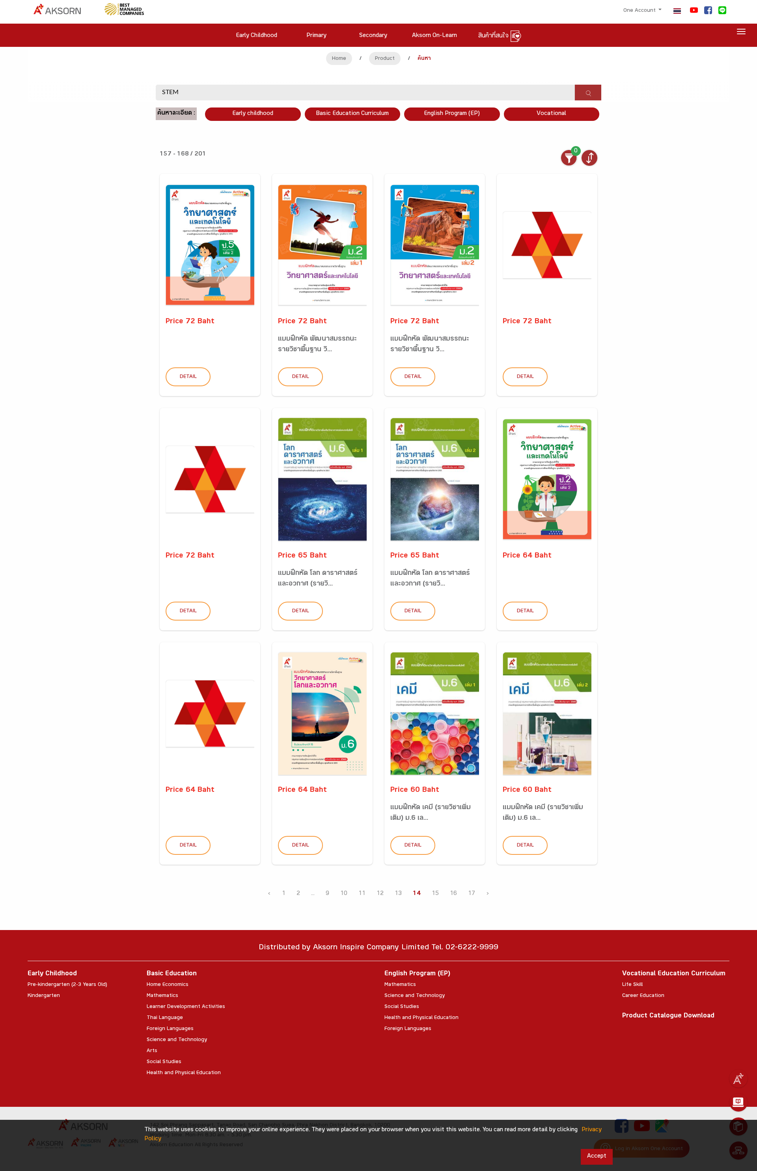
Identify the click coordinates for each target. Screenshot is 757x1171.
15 (435, 894)
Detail (188, 377)
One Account (640, 11)
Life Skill (632, 985)
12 (380, 894)
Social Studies (164, 1062)
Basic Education (172, 974)
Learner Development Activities (186, 1007)
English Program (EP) (452, 114)
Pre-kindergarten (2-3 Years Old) (67, 985)
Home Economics (167, 985)
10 (343, 894)
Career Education (643, 996)
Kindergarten (44, 996)
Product (385, 59)
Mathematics (162, 996)
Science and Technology (177, 1040)
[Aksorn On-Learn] (738, 1102)
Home (339, 59)
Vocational (551, 114)
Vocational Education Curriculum (673, 974)
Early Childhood (52, 974)
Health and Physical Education (184, 1073)
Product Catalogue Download (668, 1016)
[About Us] (738, 1078)
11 (361, 894)
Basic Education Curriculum (352, 114)
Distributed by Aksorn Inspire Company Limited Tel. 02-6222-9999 (378, 948)
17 (471, 894)
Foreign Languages (170, 1029)
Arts (152, 1051)
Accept (596, 1156)
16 (453, 894)
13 (398, 894)
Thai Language (165, 1018)
